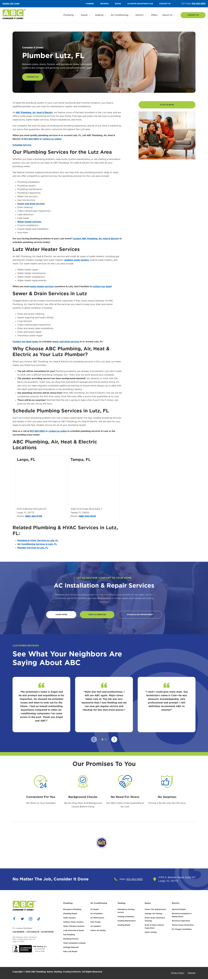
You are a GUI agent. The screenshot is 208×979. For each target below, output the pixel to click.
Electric (175, 903)
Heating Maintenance (127, 921)
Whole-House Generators (183, 925)
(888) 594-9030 (87, 516)
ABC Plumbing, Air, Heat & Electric (34, 113)
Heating (121, 903)
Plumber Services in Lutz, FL (32, 548)
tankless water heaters (76, 260)
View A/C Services (97, 614)
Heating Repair (124, 925)
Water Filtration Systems (73, 926)
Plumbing (68, 903)
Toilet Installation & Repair (74, 943)
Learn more (61, 614)
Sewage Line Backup (153, 914)
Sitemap (191, 973)
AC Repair (94, 909)
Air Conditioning (98, 903)
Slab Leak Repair (70, 951)
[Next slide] (114, 739)
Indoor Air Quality (98, 930)
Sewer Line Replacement (155, 909)
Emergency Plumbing (72, 909)
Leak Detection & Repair (73, 930)
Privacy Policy (177, 973)
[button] (69, 15)
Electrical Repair (179, 909)
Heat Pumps (95, 922)
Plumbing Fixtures (71, 939)
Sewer (148, 903)
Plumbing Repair (70, 914)
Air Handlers (95, 926)
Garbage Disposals (71, 947)
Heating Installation (126, 917)
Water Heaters (69, 918)
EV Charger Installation (182, 929)
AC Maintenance (97, 918)
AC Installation (96, 914)
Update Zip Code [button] (10, 4)
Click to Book (167, 105)
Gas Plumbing (69, 935)
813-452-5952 (199, 4)
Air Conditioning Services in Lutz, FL (37, 544)
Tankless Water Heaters (73, 922)
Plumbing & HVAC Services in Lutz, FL (37, 541)
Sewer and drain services (31, 204)
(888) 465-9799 (33, 516)
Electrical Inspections (181, 921)
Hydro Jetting (150, 932)
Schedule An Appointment (140, 614)
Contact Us (193, 15)
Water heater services (29, 222)
